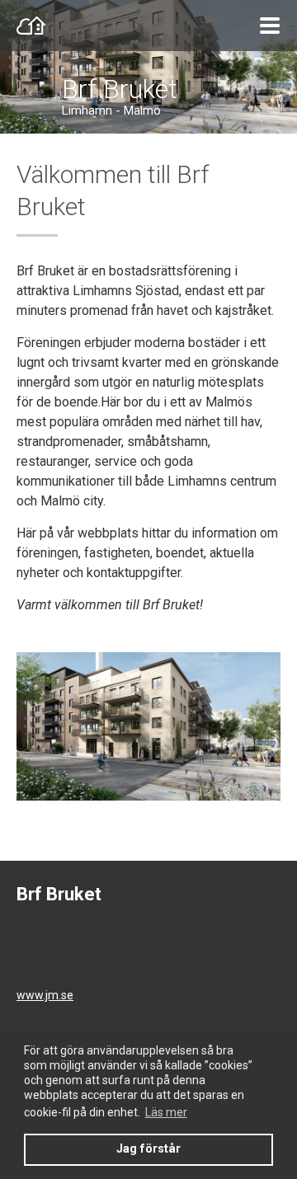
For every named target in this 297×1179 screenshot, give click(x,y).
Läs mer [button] (166, 1112)
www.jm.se (44, 995)
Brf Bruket (119, 89)
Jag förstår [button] (148, 1149)
